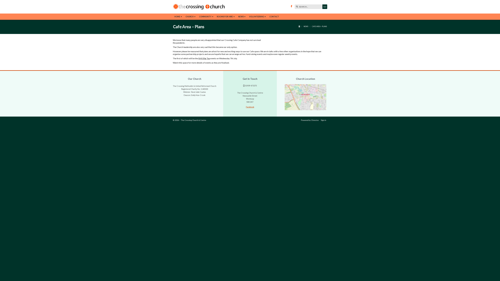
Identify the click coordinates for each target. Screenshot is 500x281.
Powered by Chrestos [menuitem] (310, 120)
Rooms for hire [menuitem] (225, 16)
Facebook (250, 107)
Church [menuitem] (190, 16)
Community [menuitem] (205, 16)
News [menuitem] (241, 16)
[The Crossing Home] (199, 7)
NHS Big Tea (204, 58)
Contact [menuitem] (274, 16)
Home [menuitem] (177, 16)
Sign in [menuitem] (323, 120)
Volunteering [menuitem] (256, 16)
